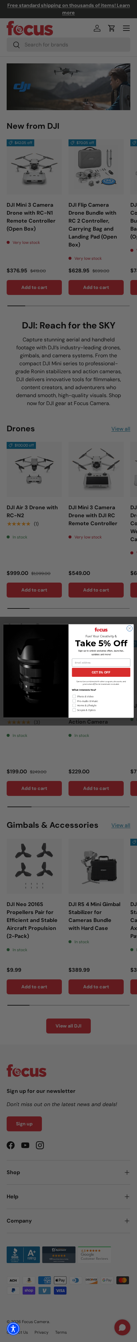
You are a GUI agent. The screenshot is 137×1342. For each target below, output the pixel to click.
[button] (13, 1328)
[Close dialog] (129, 628)
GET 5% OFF (101, 672)
